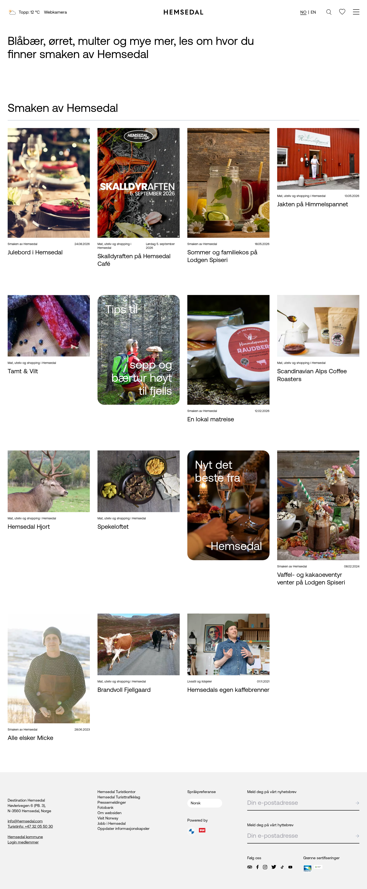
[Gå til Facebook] (257, 867)
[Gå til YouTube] (290, 867)
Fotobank (105, 807)
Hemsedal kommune (25, 837)
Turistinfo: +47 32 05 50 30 (30, 826)
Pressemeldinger (111, 802)
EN (313, 12)
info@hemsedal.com (25, 821)
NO (303, 12)
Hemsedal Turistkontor (116, 791)
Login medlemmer (23, 842)
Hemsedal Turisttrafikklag (118, 797)
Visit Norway (107, 818)
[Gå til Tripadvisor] (249, 867)
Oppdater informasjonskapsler (123, 828)
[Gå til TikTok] (282, 867)
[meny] (356, 12)
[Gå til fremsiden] (183, 12)
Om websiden (109, 813)
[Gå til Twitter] (273, 867)
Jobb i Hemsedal (111, 823)
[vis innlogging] (84, 133)
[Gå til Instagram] (265, 867)
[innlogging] (342, 12)
